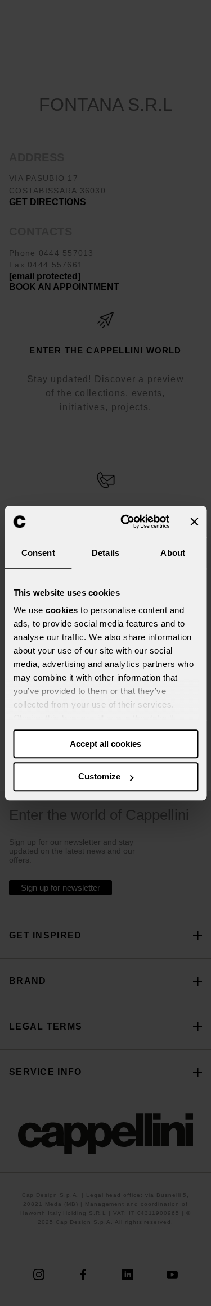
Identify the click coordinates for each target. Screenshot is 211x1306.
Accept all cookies (105, 744)
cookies (62, 610)
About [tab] (172, 552)
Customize (99, 777)
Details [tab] (105, 552)
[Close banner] (194, 521)
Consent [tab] (38, 552)
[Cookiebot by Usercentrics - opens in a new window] (125, 521)
